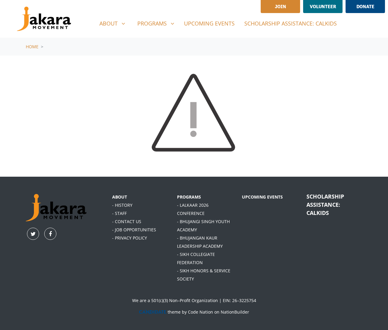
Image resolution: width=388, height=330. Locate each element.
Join (280, 6)
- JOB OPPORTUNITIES (134, 230)
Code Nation (200, 312)
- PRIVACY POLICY (129, 238)
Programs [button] (158, 23)
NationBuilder (235, 312)
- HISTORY (122, 205)
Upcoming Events (209, 23)
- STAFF (119, 213)
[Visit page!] (352, 24)
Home (32, 46)
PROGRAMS (189, 197)
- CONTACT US (126, 221)
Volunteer (323, 6)
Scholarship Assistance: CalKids (290, 23)
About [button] (114, 23)
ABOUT (119, 197)
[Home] (44, 18)
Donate (365, 6)
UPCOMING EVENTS (262, 197)
